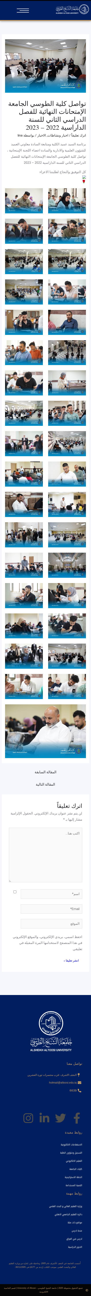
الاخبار (41, 135)
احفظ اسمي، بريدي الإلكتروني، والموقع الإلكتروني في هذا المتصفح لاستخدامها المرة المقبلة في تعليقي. (47, 943)
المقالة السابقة (45, 772)
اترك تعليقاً (78, 135)
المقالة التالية (45, 784)
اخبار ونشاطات (57, 135)
